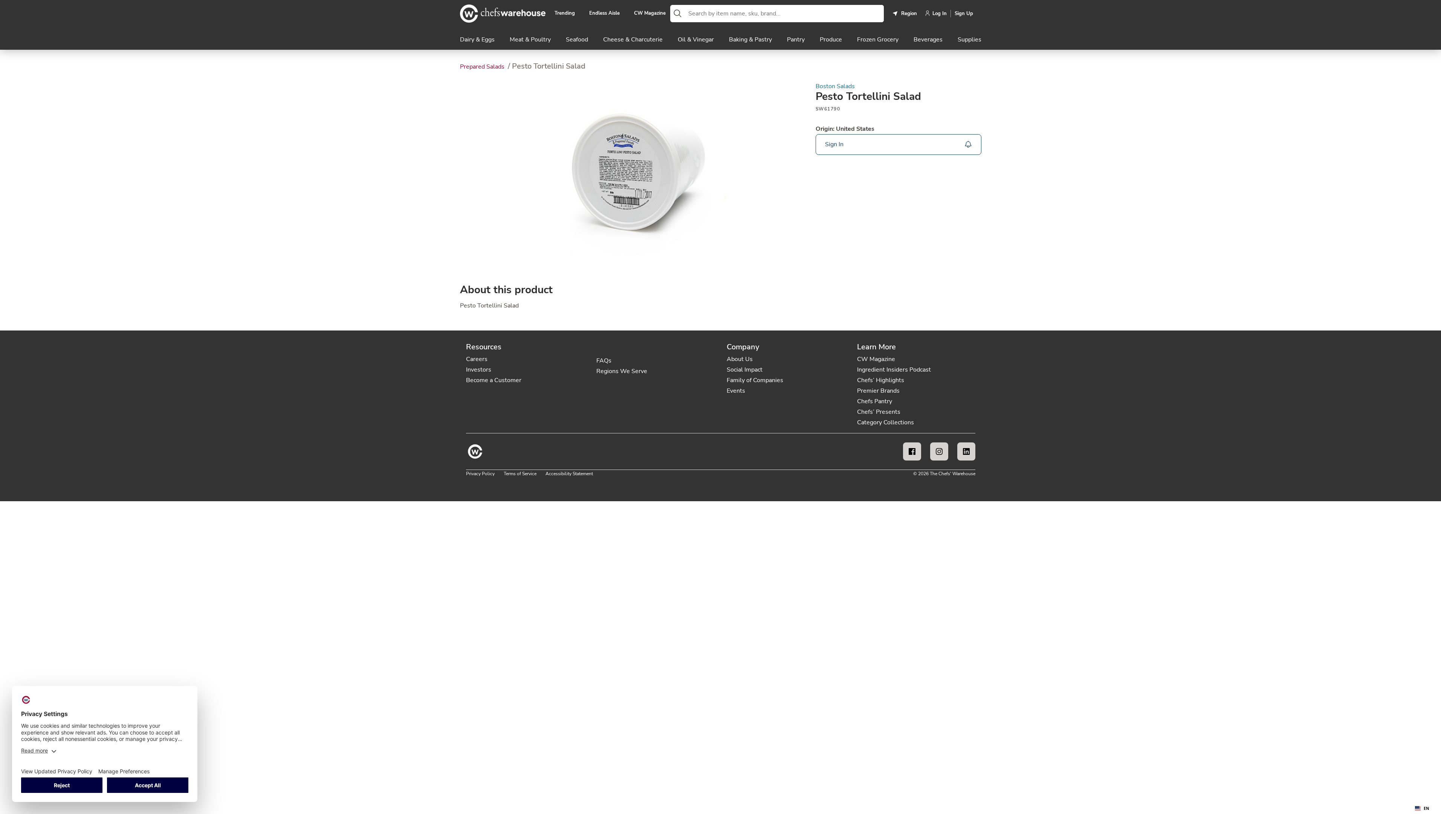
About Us (740, 359)
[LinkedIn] (966, 451)
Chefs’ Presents (878, 412)
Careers (476, 359)
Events (736, 391)
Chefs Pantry (874, 401)
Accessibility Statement (569, 474)
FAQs (603, 361)
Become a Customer (493, 380)
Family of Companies (755, 380)
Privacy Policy (480, 474)
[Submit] (677, 13)
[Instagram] (939, 451)
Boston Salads (835, 86)
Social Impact (745, 370)
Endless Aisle (604, 14)
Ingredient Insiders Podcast (894, 370)
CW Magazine (650, 14)
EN (1426, 808)
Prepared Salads (483, 67)
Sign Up (964, 13)
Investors (478, 370)
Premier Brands (878, 391)
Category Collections (885, 422)
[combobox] (784, 13)
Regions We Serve (621, 371)
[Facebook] (912, 451)
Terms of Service (520, 474)
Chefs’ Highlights (880, 380)
